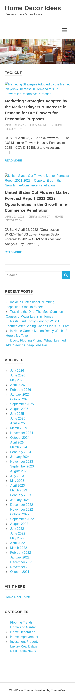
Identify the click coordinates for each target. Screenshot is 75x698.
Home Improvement (24, 637)
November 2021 (21, 567)
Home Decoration (22, 632)
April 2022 (17, 543)
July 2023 (17, 476)
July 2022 (17, 528)
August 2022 (19, 524)
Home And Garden (23, 627)
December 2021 (21, 562)
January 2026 (20, 394)
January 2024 (20, 456)
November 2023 (21, 461)
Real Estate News (23, 651)
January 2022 (20, 557)
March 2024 (18, 447)
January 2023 (20, 500)
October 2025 (19, 399)
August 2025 (19, 409)
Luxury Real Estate (23, 646)
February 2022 (20, 552)
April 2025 (17, 423)
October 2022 (19, 514)
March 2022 (18, 547)
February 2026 (20, 389)
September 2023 (22, 466)
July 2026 (17, 370)
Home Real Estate (18, 597)
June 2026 (17, 375)
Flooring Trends (21, 622)
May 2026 (17, 380)
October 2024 (19, 437)
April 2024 (17, 442)
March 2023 (18, 490)
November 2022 (21, 509)
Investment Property (24, 641)
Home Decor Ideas (33, 8)
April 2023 (17, 485)
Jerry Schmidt (39, 125)
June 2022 (17, 533)
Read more (13, 160)
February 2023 (20, 495)
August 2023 (19, 471)
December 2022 (21, 504)
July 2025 (17, 413)
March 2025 (18, 428)
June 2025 (17, 418)
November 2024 (21, 433)
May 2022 (17, 538)
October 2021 (19, 571)
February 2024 (20, 452)
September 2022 (22, 519)
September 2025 (22, 404)
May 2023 (17, 480)
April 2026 (17, 385)
